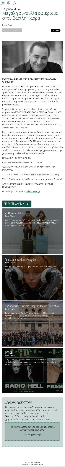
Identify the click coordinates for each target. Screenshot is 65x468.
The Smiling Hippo (37, 464)
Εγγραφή (37, 434)
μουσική (6, 30)
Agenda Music (12, 9)
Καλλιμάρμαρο (16, 30)
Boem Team (7, 25)
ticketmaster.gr (33, 191)
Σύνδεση (27, 434)
